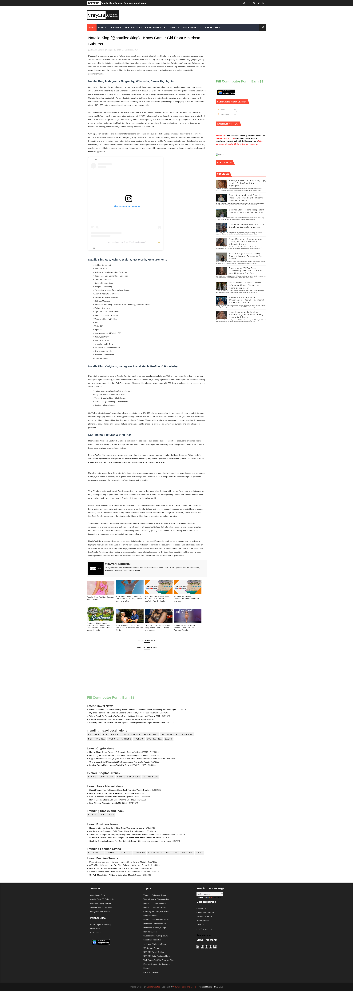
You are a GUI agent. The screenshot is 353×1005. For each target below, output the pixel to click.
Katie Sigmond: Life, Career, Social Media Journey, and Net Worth (129, 628)
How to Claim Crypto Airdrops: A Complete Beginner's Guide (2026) (118, 752)
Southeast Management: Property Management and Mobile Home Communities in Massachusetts (100, 626)
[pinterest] (254, 3)
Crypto (92, 777)
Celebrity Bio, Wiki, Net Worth (156, 911)
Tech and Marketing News (154, 944)
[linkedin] (263, 3)
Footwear (139, 853)
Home (92, 27)
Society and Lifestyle (152, 940)
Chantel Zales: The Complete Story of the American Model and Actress (158, 628)
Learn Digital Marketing (100, 924)
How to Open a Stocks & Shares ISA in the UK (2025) (112, 800)
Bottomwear (155, 853)
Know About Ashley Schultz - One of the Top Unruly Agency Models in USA (139, 3)
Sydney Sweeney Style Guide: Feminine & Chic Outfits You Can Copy (119, 872)
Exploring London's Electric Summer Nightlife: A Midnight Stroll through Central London (127, 723)
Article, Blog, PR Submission (102, 899)
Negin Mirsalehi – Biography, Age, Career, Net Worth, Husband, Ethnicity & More (246, 241)
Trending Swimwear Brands (155, 895)
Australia (93, 734)
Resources (95, 929)
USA (136, 50)
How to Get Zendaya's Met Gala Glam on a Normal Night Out (116, 868)
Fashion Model (154, 27)
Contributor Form (97, 895)
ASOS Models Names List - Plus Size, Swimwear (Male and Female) (119, 865)
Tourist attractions (119, 739)
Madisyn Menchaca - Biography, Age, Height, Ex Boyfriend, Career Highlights (247, 183)
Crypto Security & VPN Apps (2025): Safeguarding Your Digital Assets (119, 762)
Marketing (211, 27)
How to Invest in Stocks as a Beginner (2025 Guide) (111, 793)
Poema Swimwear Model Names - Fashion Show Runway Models (184, 628)
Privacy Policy (202, 921)
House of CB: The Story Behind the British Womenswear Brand (116, 828)
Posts (222, 110)
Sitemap (200, 925)
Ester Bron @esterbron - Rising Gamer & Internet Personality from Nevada (246, 256)
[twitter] (258, 3)
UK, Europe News (151, 948)
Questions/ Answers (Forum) (155, 936)
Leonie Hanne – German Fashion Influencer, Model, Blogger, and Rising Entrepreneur (245, 285)
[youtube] (244, 3)
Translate (216, 897)
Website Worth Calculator (101, 907)
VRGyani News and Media (184, 987)
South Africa (154, 739)
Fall (102, 815)
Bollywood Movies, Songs (154, 907)
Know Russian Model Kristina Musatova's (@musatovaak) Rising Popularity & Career (246, 314)
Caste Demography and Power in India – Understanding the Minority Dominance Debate (246, 197)
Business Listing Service (100, 903)
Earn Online (95, 933)
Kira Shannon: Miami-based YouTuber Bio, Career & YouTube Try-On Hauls (157, 598)
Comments (224, 114)
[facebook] (249, 3)
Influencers (132, 27)
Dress (199, 853)
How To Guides (150, 932)
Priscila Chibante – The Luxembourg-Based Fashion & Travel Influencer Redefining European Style (132, 709)
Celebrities (129, 50)
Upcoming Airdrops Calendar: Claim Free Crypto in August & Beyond (119, 755)
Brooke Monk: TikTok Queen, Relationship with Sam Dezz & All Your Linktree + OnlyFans (245, 270)
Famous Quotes (150, 915)
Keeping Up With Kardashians (156, 964)
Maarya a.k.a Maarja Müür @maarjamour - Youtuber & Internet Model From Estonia (246, 299)
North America (96, 739)
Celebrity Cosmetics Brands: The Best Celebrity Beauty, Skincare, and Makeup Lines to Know (130, 841)
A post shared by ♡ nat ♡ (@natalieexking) (127, 242)
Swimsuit (111, 853)
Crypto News (151, 777)
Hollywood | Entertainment (154, 924)
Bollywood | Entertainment (154, 903)
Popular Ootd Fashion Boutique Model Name (100, 598)
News (101, 27)
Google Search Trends (100, 911)
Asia (105, 734)
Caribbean (186, 734)
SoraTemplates (153, 987)
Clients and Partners (205, 912)
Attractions (151, 734)
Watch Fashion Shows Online (156, 899)
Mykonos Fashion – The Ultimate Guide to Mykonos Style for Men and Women (123, 713)
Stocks (92, 815)
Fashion (114, 27)
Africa (114, 734)
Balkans (139, 739)
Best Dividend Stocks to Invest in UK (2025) (108, 803)
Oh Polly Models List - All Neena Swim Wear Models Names (115, 875)
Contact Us (201, 908)
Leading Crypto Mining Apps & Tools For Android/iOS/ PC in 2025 (117, 765)
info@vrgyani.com (204, 929)
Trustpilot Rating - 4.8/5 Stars (210, 987)
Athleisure (172, 853)
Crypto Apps (107, 777)
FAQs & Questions (151, 972)
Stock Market (191, 27)
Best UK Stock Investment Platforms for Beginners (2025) (114, 797)
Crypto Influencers (128, 777)
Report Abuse (203, 935)
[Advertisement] (197, 15)
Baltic (168, 739)
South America (169, 734)
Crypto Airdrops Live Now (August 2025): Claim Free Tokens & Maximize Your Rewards (127, 758)
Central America (131, 734)
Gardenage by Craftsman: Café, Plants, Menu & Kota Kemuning (117, 831)
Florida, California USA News (156, 919)
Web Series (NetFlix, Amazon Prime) (159, 960)
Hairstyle (187, 853)
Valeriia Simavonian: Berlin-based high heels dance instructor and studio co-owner (125, 838)
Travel (173, 27)
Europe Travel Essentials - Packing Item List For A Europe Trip (116, 719)
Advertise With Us (204, 917)
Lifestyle (125, 853)
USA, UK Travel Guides (153, 952)
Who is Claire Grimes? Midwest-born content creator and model (187, 598)
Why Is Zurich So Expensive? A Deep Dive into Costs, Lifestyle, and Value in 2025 (124, 716)
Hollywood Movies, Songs (154, 928)
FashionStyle (95, 853)
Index (111, 815)
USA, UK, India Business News (156, 956)
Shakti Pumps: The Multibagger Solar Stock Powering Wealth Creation (120, 790)
